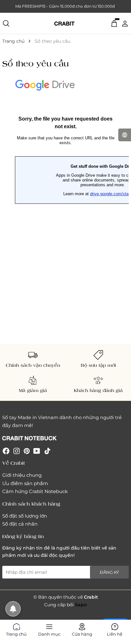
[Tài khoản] (125, 23)
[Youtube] (36, 451)
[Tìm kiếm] (6, 23)
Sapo (81, 605)
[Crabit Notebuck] (65, 23)
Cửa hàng (82, 632)
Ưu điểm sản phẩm (25, 483)
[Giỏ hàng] (114, 23)
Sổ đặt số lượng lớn (24, 516)
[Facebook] (6, 451)
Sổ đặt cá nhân (20, 524)
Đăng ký (109, 572)
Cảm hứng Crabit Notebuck (35, 491)
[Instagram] (16, 451)
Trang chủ (16, 632)
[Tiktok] (47, 451)
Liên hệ (114, 632)
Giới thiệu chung (22, 475)
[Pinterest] (27, 451)
